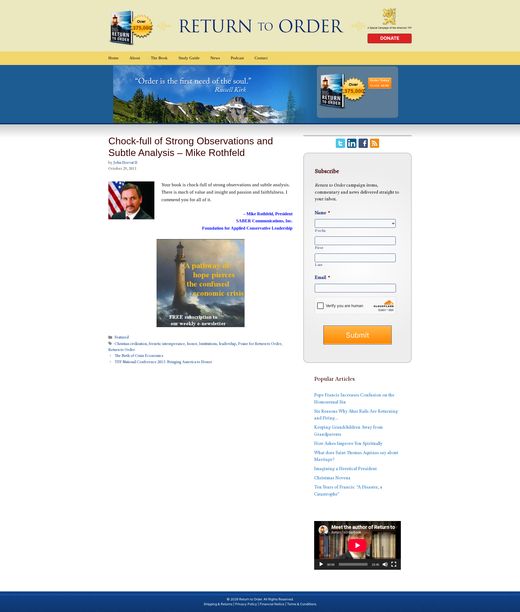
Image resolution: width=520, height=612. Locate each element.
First (319, 248)
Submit (357, 335)
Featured (122, 338)
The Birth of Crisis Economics (139, 356)
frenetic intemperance (167, 344)
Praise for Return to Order (259, 344)
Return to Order (121, 350)
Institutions (208, 344)
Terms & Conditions (301, 604)
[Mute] (385, 564)
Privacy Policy (246, 604)
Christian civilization (131, 344)
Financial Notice (272, 604)
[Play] (321, 564)
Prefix (320, 231)
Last (319, 265)
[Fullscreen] (393, 564)
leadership (227, 344)
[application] (357, 545)
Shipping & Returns (218, 604)
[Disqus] (200, 440)
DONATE (389, 38)
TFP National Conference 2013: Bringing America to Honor (163, 362)
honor (192, 344)
